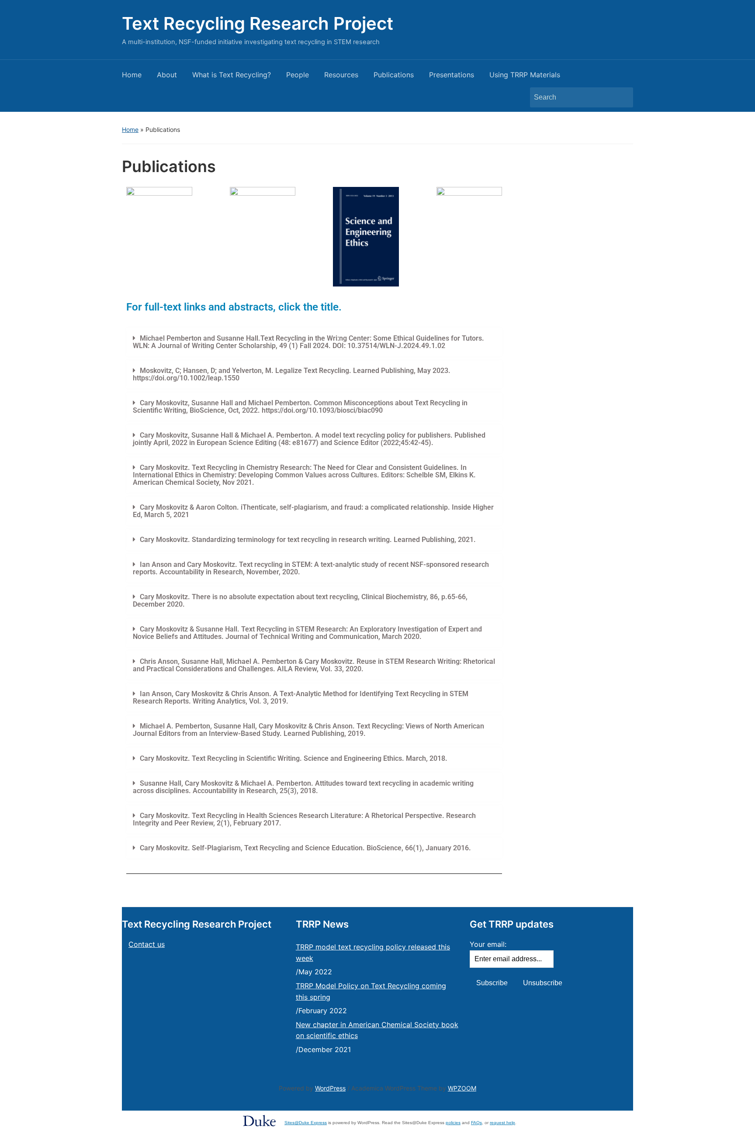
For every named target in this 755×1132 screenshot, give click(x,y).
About (167, 74)
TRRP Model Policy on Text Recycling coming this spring (371, 991)
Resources (341, 74)
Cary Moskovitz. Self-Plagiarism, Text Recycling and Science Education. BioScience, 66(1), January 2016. (305, 848)
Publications (394, 74)
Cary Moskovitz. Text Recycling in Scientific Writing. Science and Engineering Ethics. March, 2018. (293, 758)
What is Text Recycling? (231, 74)
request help (502, 1122)
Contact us (146, 944)
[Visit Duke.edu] (259, 1119)
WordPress (330, 1088)
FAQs (476, 1122)
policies (453, 1122)
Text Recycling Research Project (257, 23)
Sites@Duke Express (305, 1122)
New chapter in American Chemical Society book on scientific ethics (377, 1030)
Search (622, 97)
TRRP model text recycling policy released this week (373, 952)
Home (132, 74)
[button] (314, 342)
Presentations (451, 74)
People (297, 74)
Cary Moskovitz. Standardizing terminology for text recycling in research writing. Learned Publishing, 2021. (309, 539)
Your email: (488, 944)
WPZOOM (462, 1088)
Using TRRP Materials (524, 74)
